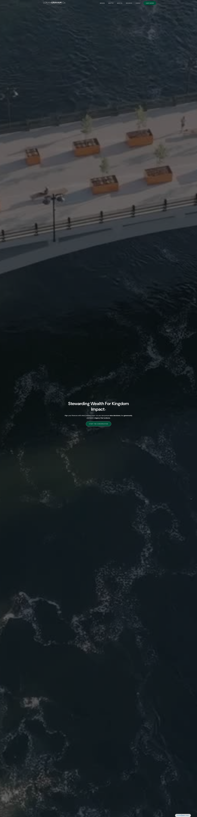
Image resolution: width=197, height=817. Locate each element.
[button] (102, 3)
